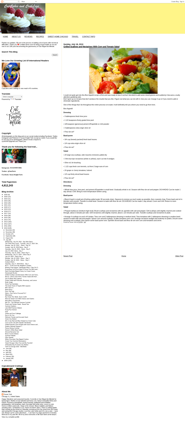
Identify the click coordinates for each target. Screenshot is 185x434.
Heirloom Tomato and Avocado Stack (16, 317)
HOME (5, 37)
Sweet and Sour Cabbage (13, 313)
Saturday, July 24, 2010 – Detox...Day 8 (17, 249)
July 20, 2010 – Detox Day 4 (14, 256)
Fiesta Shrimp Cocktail (12, 328)
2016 (6, 215)
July (7, 240)
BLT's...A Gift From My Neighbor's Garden (18, 265)
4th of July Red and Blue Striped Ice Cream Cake (20, 321)
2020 (6, 207)
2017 (6, 213)
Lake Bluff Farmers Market (13, 308)
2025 (6, 196)
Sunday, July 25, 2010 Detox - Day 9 (16, 247)
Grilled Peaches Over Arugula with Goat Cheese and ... (22, 324)
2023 (6, 201)
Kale (6, 311)
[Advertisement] (79, 239)
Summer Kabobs (10, 335)
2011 (6, 226)
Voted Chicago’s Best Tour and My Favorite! (19, 343)
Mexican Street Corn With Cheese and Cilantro (19, 299)
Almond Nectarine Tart (12, 332)
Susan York (8, 394)
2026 (6, 194)
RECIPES (40, 37)
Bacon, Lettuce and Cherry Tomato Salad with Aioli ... (21, 276)
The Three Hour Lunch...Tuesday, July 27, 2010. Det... (22, 243)
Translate (18, 99)
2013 (6, 222)
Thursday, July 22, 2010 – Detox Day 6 (17, 253)
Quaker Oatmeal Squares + (13, 326)
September (9, 236)
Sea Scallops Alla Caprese (13, 278)
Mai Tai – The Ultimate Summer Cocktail (17, 302)
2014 (6, 220)
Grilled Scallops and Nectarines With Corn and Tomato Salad (91, 46)
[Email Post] (84, 222)
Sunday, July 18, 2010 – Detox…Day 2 (17, 260)
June (7, 348)
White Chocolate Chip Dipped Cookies (17, 339)
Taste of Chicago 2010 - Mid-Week (16, 346)
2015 (6, 217)
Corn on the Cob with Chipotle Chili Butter (18, 323)
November (9, 232)
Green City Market (10, 319)
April (7, 352)
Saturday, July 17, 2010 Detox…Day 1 (17, 264)
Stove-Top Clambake (11, 284)
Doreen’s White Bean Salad (13, 330)
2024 (6, 199)
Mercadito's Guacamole (12, 300)
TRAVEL (75, 37)
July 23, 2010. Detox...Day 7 (14, 251)
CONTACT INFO (88, 37)
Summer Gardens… (11, 306)
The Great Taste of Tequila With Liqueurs (18, 286)
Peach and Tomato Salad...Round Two (17, 304)
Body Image (9, 282)
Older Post (179, 256)
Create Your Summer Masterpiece (15, 341)
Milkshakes (8, 295)
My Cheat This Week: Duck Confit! (16, 297)
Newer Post (67, 256)
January (8, 358)
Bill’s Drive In (9, 287)
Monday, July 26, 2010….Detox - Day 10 (17, 245)
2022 (6, 203)
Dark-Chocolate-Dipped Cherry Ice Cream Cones (20, 271)
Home (124, 256)
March (8, 354)
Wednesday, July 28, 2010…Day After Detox (19, 242)
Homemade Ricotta (11, 273)
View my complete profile (10, 417)
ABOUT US (16, 37)
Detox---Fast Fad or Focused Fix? (15, 293)
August (8, 238)
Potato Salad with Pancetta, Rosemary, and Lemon (21, 280)
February (9, 356)
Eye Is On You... (10, 315)
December (9, 230)
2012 (6, 224)
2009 (6, 360)
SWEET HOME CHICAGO (58, 37)
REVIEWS (28, 37)
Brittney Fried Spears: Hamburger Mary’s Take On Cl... (22, 267)
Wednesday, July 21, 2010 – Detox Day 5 (18, 254)
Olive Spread (9, 337)
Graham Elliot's (10, 262)
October (8, 234)
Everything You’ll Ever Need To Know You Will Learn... (22, 269)
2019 (6, 209)
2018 (6, 211)
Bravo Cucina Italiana (11, 334)
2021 (6, 205)
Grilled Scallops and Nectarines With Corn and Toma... (22, 275)
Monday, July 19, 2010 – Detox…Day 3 (17, 258)
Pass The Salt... (10, 291)
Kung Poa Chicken (11, 310)
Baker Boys (8, 289)
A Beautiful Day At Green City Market (16, 345)
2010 (6, 228)
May (7, 350)
